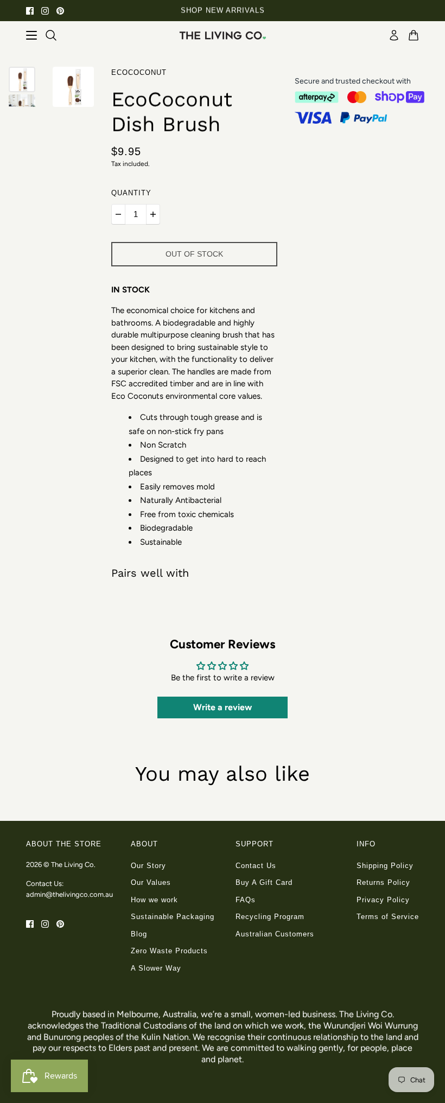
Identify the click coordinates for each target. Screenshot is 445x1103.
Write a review (222, 707)
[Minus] (118, 214)
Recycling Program (270, 917)
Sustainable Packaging (172, 917)
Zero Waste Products (169, 951)
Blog (139, 934)
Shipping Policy (385, 866)
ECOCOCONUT (139, 72)
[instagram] (45, 10)
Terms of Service (388, 917)
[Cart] (413, 35)
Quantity (131, 193)
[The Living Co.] (222, 35)
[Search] (51, 35)
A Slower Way (156, 968)
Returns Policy (383, 882)
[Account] (394, 35)
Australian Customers (275, 934)
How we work (154, 900)
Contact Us (256, 866)
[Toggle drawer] (31, 35)
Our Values (151, 882)
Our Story (148, 866)
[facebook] (30, 10)
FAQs (246, 900)
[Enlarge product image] (73, 87)
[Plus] (153, 214)
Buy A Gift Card (264, 882)
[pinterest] (60, 10)
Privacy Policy (383, 900)
